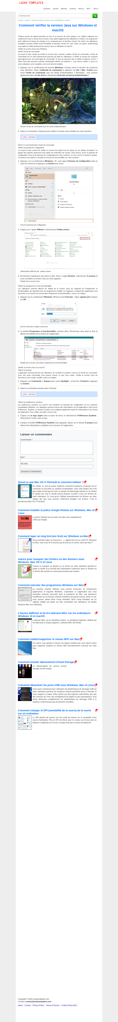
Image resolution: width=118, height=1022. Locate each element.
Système (47, 9)
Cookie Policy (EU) (69, 1005)
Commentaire (26, 440)
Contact (28, 1005)
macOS (55, 9)
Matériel (64, 9)
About (20, 1005)
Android (73, 9)
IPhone (81, 9)
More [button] (96, 9)
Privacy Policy (38, 1005)
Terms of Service (53, 1005)
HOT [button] (88, 9)
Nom (22, 457)
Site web (23, 464)
